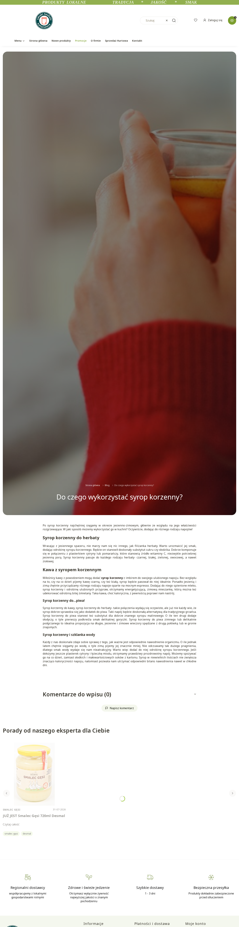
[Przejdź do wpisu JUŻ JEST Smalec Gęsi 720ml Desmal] (34, 774)
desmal (27, 833)
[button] (174, 20)
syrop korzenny (112, 578)
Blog (107, 485)
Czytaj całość (11, 824)
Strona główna (92, 485)
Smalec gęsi (11, 809)
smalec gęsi (11, 833)
